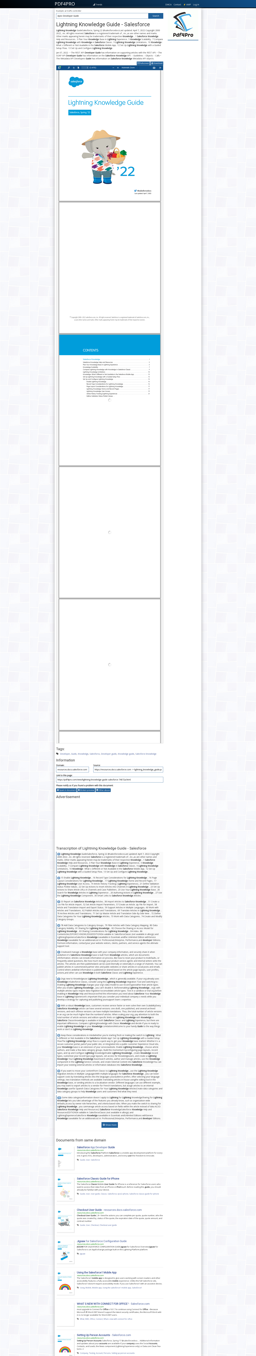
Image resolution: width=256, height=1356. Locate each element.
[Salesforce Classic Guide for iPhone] (65, 1189)
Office (92, 1319)
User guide (95, 1194)
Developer (65, 753)
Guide (74, 753)
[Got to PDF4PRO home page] (183, 24)
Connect (99, 1319)
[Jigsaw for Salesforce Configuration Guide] (65, 1251)
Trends (99, 4)
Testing (92, 1353)
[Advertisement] (109, 821)
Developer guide (109, 753)
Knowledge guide (126, 753)
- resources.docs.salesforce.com (109, 1209)
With (87, 1319)
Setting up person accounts (123, 1353)
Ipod (120, 1194)
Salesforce (95, 753)
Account (99, 1353)
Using (82, 1287)
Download (158, 63)
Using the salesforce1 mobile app (117, 1287)
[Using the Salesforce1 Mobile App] (65, 1282)
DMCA (168, 4)
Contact (177, 4)
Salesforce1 (137, 1287)
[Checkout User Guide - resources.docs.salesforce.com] (65, 1220)
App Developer (96, 1147)
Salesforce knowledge (145, 753)
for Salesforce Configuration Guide (102, 1241)
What (82, 1319)
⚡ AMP (187, 4)
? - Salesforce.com (113, 1303)
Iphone (125, 1194)
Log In (196, 4)
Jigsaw (82, 1253)
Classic (104, 1194)
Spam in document (67, 790)
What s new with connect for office (118, 1319)
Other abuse (104, 790)
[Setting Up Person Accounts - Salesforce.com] (65, 1345)
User (88, 1160)
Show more (111, 1124)
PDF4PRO (65, 4)
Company (84, 1353)
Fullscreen (144, 63)
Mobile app (97, 1287)
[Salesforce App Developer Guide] (65, 1157)
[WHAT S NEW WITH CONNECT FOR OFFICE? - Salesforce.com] (65, 1314)
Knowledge (83, 753)
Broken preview (87, 790)
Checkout (95, 1225)
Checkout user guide (108, 1225)
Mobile (88, 1287)
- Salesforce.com (104, 1335)
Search (156, 15)
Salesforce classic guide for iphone (144, 1194)
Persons (107, 1353)
